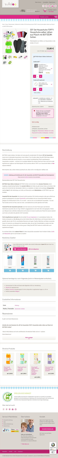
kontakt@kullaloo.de (47, 429)
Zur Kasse (51, 11)
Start (3, 24)
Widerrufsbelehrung (8, 424)
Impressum (20, 451)
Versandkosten (50, 51)
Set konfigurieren (34, 249)
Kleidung (17, 305)
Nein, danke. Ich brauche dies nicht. (43, 83)
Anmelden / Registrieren (49, 2)
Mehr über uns (25, 444)
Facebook (43, 6)
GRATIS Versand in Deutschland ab (32, 10)
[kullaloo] (10, 4)
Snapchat (55, 6)
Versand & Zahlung (8, 420)
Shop (6, 24)
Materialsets (11, 24)
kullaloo (23, 308)
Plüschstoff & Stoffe (37, 133)
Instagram (49, 6)
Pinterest (46, 6)
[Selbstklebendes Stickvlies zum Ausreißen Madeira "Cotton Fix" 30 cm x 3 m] (35, 260)
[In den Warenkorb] (10, 270)
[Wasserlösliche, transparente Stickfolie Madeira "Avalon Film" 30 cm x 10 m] (48, 260)
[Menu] (56, 16)
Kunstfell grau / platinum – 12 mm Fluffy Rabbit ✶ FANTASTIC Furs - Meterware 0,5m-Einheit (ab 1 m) (45, 68)
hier (53, 163)
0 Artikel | (52, 10)
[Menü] (55, 443)
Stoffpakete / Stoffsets (47, 133)
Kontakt (10, 451)
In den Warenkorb (21, 249)
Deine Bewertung (7, 334)
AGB (4, 422)
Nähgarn (17, 291)
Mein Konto (38, 2)
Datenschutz (6, 426)
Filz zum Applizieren (32, 217)
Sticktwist (11, 289)
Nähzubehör (7, 233)
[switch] (53, 452)
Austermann (17, 308)
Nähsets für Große (19, 24)
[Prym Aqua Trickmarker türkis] (22, 260)
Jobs (15, 451)
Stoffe (52, 231)
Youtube (52, 6)
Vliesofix (8, 287)
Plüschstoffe (23, 198)
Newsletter (4, 451)
